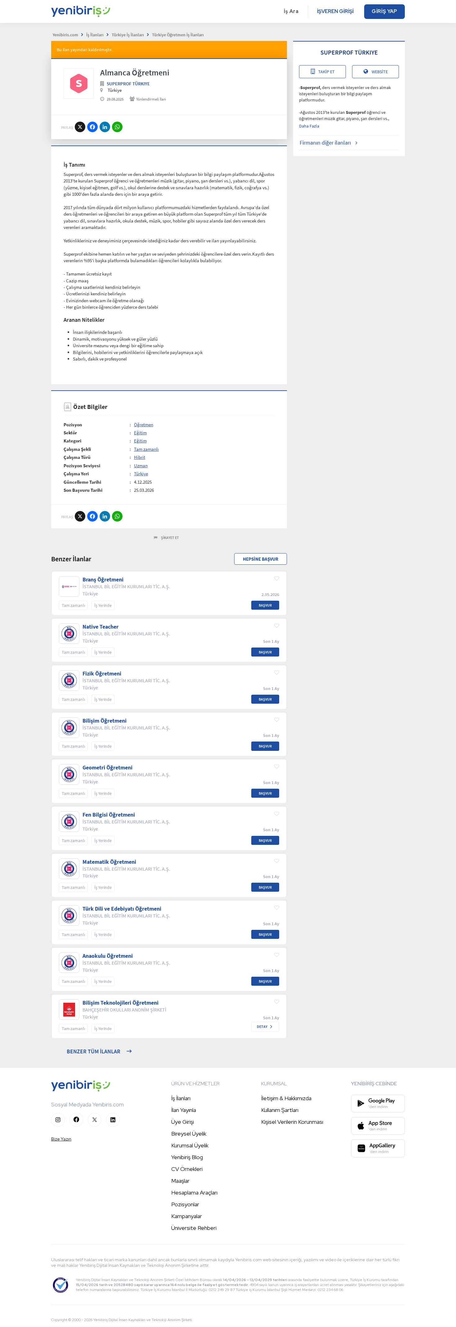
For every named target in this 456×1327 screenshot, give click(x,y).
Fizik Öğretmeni (102, 673)
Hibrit (139, 457)
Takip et (326, 71)
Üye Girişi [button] (182, 1121)
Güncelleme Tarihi (82, 482)
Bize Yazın (61, 1139)
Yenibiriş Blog (187, 1157)
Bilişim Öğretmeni (105, 720)
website (380, 71)
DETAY (262, 1026)
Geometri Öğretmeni (107, 767)
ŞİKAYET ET (170, 537)
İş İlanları (180, 1098)
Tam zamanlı (146, 449)
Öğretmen (143, 425)
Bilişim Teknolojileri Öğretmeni (121, 1002)
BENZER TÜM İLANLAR (93, 1051)
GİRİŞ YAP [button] (384, 11)
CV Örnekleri (187, 1168)
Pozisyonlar (185, 1204)
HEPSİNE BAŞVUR (260, 559)
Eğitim (140, 433)
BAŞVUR (265, 605)
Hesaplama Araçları (194, 1192)
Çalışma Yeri (76, 474)
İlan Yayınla (183, 1110)
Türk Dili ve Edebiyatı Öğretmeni (122, 908)
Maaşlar (180, 1180)
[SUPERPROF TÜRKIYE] (79, 83)
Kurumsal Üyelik (189, 1145)
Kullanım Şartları (279, 1110)
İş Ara (291, 11)
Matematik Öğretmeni (109, 862)
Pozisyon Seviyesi (82, 465)
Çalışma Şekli (77, 449)
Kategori (72, 441)
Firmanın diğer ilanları (325, 142)
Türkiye (141, 474)
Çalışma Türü (77, 457)
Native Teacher (100, 626)
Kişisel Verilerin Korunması (292, 1121)
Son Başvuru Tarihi (83, 490)
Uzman (141, 465)
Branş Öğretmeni (103, 579)
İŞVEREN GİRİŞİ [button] (335, 11)
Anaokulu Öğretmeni (108, 956)
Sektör (70, 433)
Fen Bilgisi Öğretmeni (109, 814)
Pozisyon (73, 425)
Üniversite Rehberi (194, 1227)
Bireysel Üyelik (188, 1133)
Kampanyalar (186, 1216)
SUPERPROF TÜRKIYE (128, 84)
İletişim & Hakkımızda (286, 1098)
